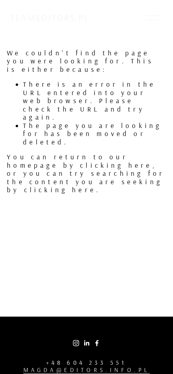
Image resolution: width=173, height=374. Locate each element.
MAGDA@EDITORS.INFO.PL (86, 370)
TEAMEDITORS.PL (50, 17)
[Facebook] (97, 343)
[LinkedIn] (86, 343)
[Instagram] (76, 343)
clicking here (116, 165)
